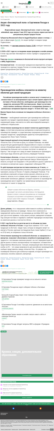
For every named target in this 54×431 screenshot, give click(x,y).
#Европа (22, 259)
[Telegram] (5, 81)
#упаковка (8, 259)
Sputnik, (17, 40)
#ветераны (32, 74)
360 (2, 48)
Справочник (31, 7)
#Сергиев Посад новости (15, 73)
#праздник (26, 74)
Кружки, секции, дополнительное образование (21, 353)
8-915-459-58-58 (3, 414)
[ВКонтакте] (1, 81)
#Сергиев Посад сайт (39, 73)
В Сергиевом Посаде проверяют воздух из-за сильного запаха (24, 279)
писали (10, 59)
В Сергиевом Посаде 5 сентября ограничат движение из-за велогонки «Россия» (27, 306)
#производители (15, 259)
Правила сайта (32, 429)
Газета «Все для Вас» (47, 7)
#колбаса (47, 257)
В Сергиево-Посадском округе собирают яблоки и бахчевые (23, 287)
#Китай (31, 259)
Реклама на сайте (15, 429)
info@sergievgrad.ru (4, 413)
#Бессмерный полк (13, 74)
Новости (18, 7)
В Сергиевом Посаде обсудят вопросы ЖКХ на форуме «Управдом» (26, 324)
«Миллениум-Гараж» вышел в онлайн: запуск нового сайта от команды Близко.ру (24, 315)
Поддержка (43, 429)
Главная (7, 7)
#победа (38, 74)
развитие (48, 429)
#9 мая (47, 73)
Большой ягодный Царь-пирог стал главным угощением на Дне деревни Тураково (25, 296)
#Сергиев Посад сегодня (27, 73)
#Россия (27, 259)
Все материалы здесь (27, 375)
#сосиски (3, 259)
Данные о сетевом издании (6, 429)
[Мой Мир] (7, 81)
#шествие (20, 74)
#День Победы (4, 74)
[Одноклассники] (3, 81)
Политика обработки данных (24, 429)
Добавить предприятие (27, 397)
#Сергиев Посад (4, 73)
